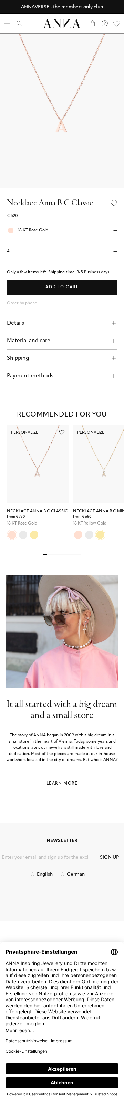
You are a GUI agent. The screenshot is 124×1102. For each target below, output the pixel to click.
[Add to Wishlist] (114, 203)
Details (15, 323)
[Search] (19, 23)
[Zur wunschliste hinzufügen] (62, 432)
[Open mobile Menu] (7, 23)
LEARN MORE (62, 783)
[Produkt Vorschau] (62, 496)
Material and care (28, 341)
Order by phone (22, 303)
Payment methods (30, 376)
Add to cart (62, 287)
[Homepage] (62, 23)
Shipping (18, 358)
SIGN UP (109, 857)
